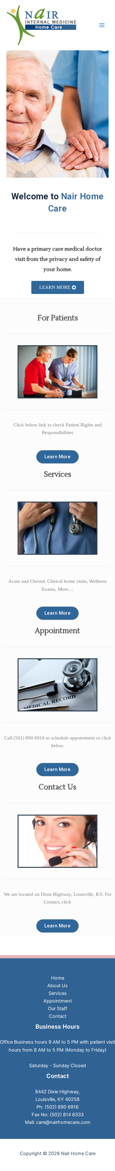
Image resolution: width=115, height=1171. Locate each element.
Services (58, 993)
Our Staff (57, 1008)
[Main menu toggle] (102, 25)
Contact (57, 1016)
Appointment (57, 1001)
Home (57, 978)
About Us (57, 986)
